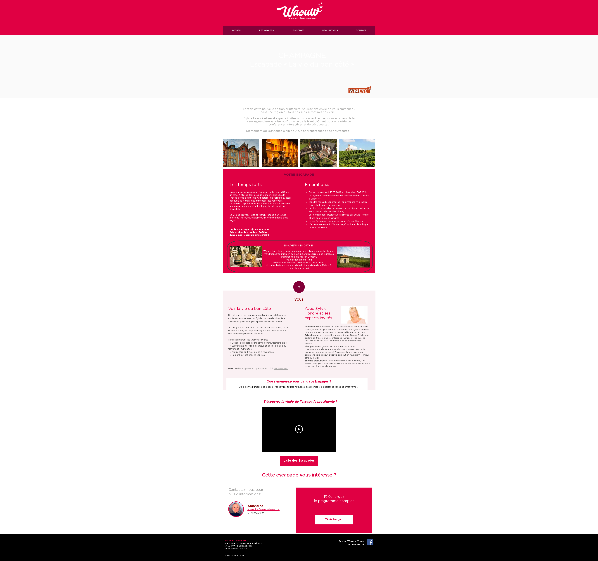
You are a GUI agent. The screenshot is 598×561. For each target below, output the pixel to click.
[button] (241, 153)
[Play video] (299, 429)
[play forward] (371, 153)
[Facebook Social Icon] (370, 542)
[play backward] (226, 153)
